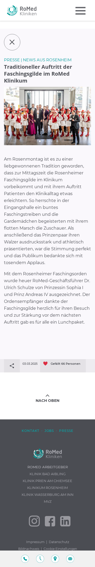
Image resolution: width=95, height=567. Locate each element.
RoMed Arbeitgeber (47, 467)
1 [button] (39, 141)
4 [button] (57, 141)
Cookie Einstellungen (60, 549)
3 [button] (51, 141)
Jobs (49, 431)
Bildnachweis (28, 549)
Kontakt (30, 431)
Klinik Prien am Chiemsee (47, 481)
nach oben (47, 400)
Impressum (35, 542)
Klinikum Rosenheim (47, 488)
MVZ (47, 501)
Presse (66, 431)
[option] (47, 116)
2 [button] (45, 141)
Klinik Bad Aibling (48, 474)
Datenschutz (59, 542)
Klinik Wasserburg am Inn (48, 494)
